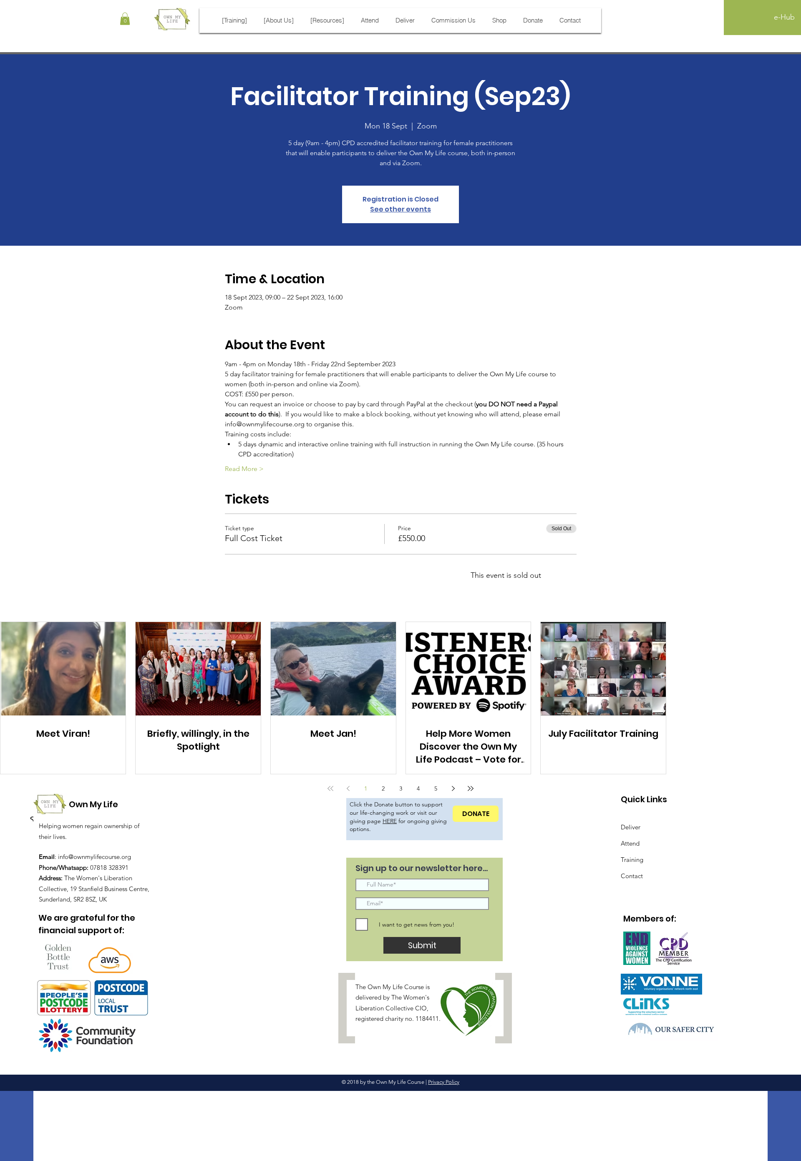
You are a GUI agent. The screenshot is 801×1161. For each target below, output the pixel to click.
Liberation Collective (384, 1008)
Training (632, 860)
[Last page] (470, 788)
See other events (400, 209)
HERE (390, 821)
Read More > (244, 469)
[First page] (330, 788)
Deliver (630, 827)
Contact (632, 876)
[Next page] (453, 788)
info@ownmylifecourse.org (94, 857)
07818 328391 (109, 867)
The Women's (410, 997)
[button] (125, 19)
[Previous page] (347, 788)
